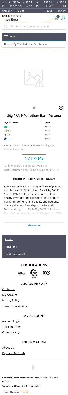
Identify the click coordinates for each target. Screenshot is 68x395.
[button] (34, 107)
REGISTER (49, 11)
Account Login (11, 321)
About (9, 239)
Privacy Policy (10, 300)
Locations (11, 246)
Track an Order (11, 326)
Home (7, 44)
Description (19, 178)
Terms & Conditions (14, 306)
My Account (9, 295)
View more (34, 225)
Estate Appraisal (15, 254)
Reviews (50, 178)
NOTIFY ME (34, 158)
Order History (10, 332)
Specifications (35, 178)
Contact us (8, 289)
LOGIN (62, 11)
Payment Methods (13, 353)
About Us (8, 347)
